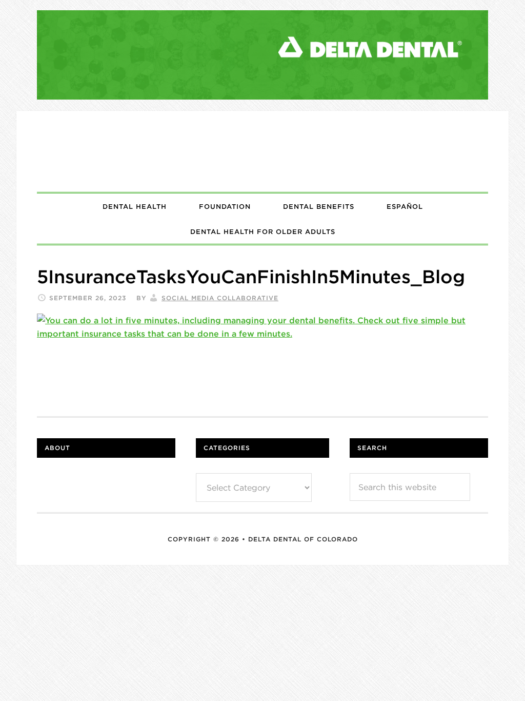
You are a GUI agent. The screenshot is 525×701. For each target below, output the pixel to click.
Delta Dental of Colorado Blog (262, 151)
